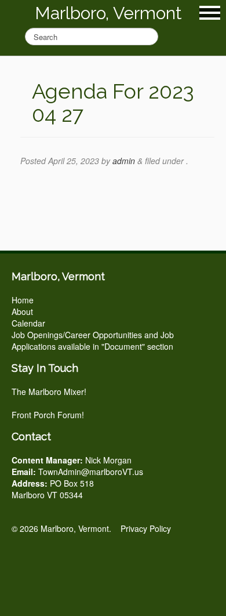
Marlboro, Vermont (108, 13)
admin (123, 160)
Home (23, 300)
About (22, 311)
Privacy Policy (146, 528)
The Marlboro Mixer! (49, 391)
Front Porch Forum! (48, 415)
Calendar (28, 323)
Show (209, 13)
